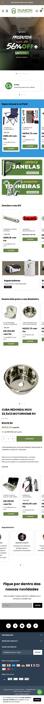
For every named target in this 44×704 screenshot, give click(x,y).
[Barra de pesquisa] (37, 11)
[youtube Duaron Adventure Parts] (22, 626)
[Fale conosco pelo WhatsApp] (39, 692)
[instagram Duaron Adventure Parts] (8, 626)
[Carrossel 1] (22, 43)
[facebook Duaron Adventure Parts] (15, 626)
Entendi (37, 700)
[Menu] (3, 11)
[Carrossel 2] (22, 188)
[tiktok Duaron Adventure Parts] (29, 626)
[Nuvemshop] (22, 694)
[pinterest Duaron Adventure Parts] (35, 626)
